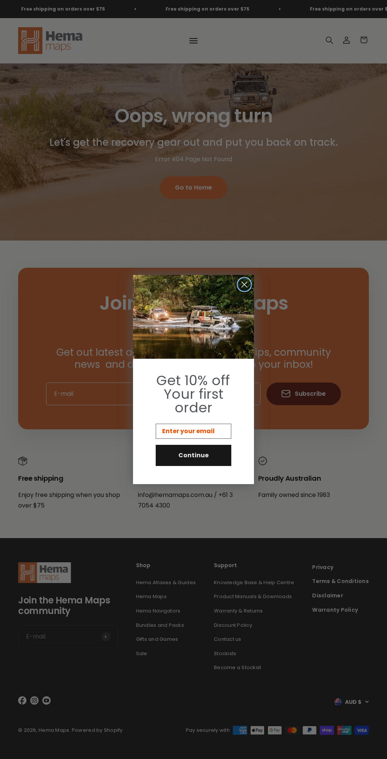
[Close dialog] (244, 284)
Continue (193, 455)
